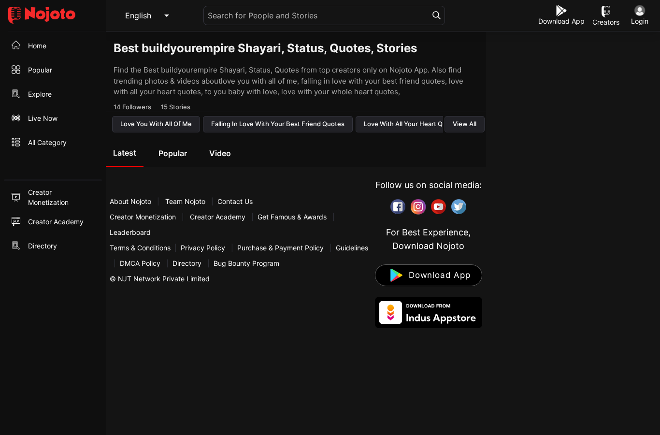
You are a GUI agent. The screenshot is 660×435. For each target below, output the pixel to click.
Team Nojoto (185, 201)
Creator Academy (217, 217)
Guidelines (352, 248)
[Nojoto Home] (53, 15)
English (138, 15)
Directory (186, 263)
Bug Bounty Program (246, 263)
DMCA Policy (140, 263)
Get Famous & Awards (292, 217)
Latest (124, 153)
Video (220, 153)
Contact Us (235, 201)
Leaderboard (130, 232)
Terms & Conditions (140, 248)
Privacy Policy (203, 248)
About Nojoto (131, 201)
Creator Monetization (144, 217)
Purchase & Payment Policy (280, 248)
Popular (172, 153)
